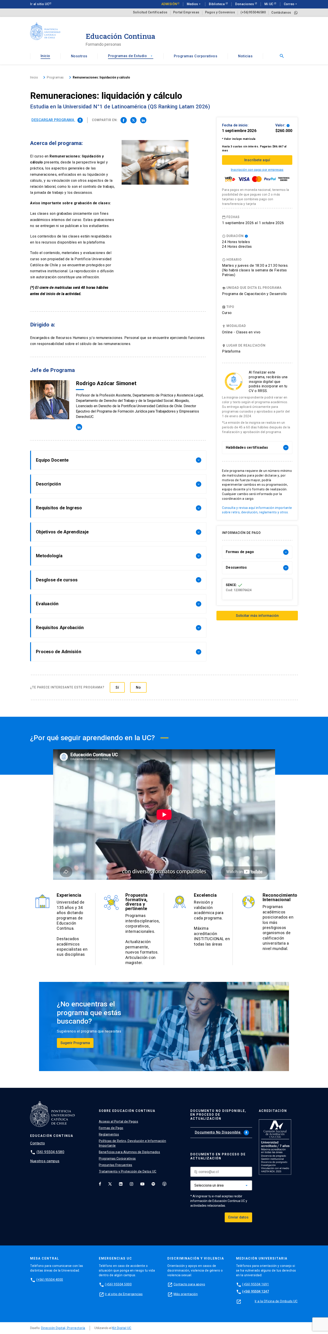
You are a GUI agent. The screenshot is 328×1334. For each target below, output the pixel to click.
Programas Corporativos (195, 56)
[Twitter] (110, 1183)
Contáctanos (281, 12)
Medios (194, 4)
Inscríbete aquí (257, 160)
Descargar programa (56, 120)
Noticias (245, 56)
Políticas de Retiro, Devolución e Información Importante (132, 1143)
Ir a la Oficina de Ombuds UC (276, 1301)
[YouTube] (142, 1183)
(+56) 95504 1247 (255, 1291)
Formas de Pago (111, 1128)
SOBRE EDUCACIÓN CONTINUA (127, 1111)
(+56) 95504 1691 (255, 1284)
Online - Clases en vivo (241, 332)
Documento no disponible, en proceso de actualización (218, 1115)
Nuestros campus (45, 1161)
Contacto (37, 1143)
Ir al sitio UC (39, 4)
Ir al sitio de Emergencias (124, 1294)
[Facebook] (100, 1183)
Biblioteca (217, 4)
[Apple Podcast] (164, 1183)
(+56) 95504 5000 (118, 1284)
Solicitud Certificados (150, 12)
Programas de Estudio (130, 56)
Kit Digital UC (121, 1328)
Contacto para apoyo (189, 1284)
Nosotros (79, 56)
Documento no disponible (221, 1132)
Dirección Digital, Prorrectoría (63, 1328)
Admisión (169, 4)
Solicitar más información (257, 615)
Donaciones (245, 4)
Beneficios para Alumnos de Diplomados (129, 1152)
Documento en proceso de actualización (218, 1156)
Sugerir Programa (75, 1043)
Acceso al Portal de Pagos (118, 1121)
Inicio (45, 56)
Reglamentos (109, 1134)
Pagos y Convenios (220, 12)
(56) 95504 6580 (50, 1152)
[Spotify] (153, 1183)
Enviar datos (238, 1217)
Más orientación (186, 1294)
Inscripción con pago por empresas (257, 169)
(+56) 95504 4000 (49, 1279)
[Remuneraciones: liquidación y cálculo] (123, 120)
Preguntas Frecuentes (115, 1165)
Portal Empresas (186, 12)
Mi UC (269, 4)
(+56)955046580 (253, 12)
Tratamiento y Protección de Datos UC (127, 1171)
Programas (55, 77)
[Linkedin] (120, 1183)
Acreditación (273, 1111)
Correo (291, 4)
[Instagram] (131, 1183)
